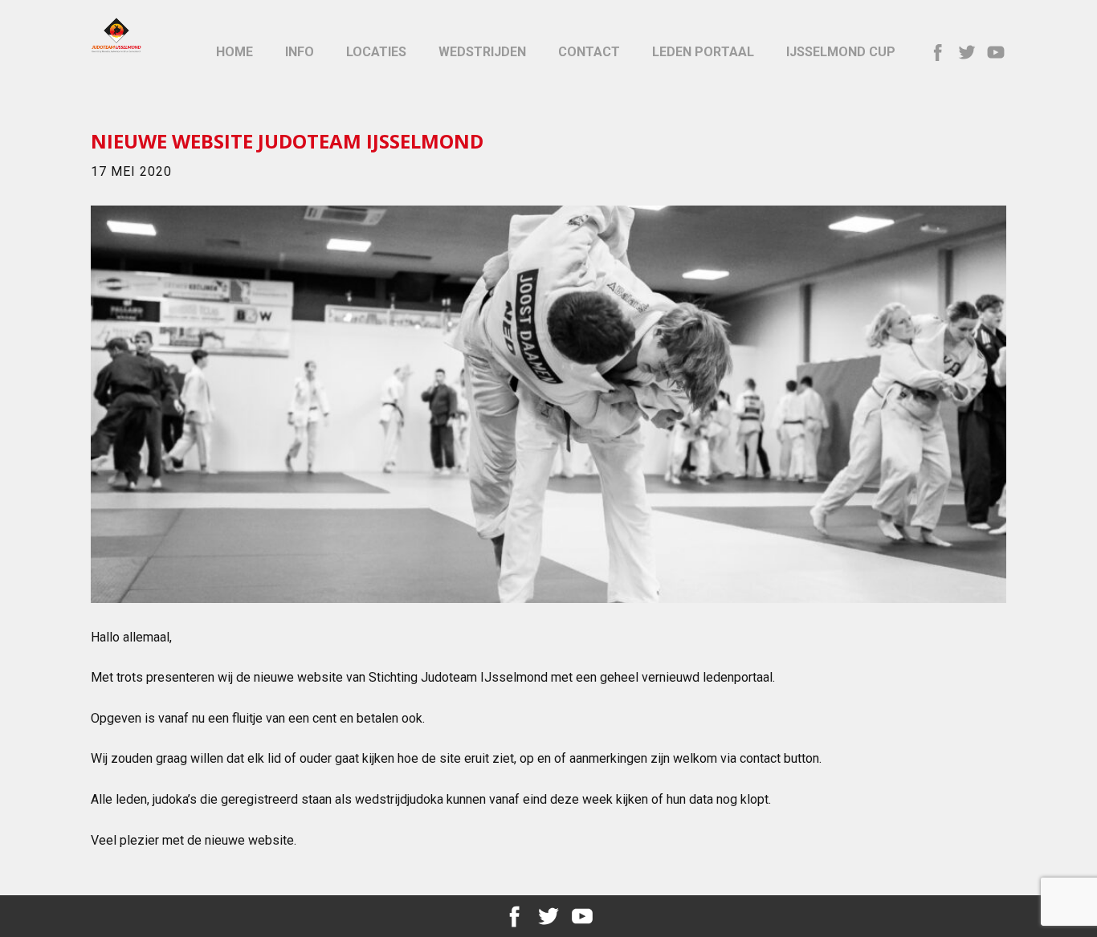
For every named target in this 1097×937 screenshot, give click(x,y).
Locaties (376, 51)
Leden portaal (703, 51)
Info (299, 51)
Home (234, 51)
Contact (589, 51)
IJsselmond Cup (840, 51)
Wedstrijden (482, 51)
